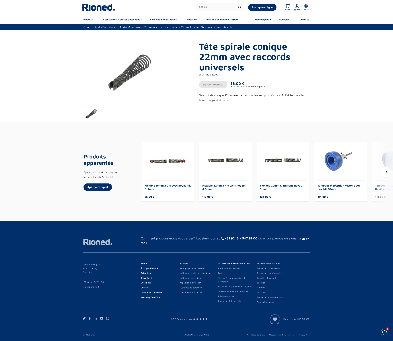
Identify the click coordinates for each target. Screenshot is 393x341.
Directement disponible (191, 292)
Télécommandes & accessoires (233, 291)
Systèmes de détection (191, 287)
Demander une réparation (269, 273)
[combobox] (220, 7)
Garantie (261, 287)
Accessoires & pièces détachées (102, 27)
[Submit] (239, 7)
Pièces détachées (226, 296)
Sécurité (261, 292)
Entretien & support (266, 278)
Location (192, 19)
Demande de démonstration (221, 19)
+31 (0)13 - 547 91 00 (93, 282)
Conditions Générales (256, 335)
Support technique (266, 302)
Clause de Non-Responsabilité (282, 335)
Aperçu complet (97, 187)
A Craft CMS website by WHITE (196, 335)
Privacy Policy (304, 335)
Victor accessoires (169, 27)
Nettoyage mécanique (190, 278)
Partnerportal (263, 19)
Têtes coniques (151, 27)
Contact (304, 19)
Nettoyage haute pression (192, 268)
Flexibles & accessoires (131, 27)
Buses (221, 273)
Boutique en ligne (262, 7)
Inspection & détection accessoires (235, 286)
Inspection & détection (190, 282)
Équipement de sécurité (229, 301)
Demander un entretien (268, 268)
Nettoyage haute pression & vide (196, 273)
